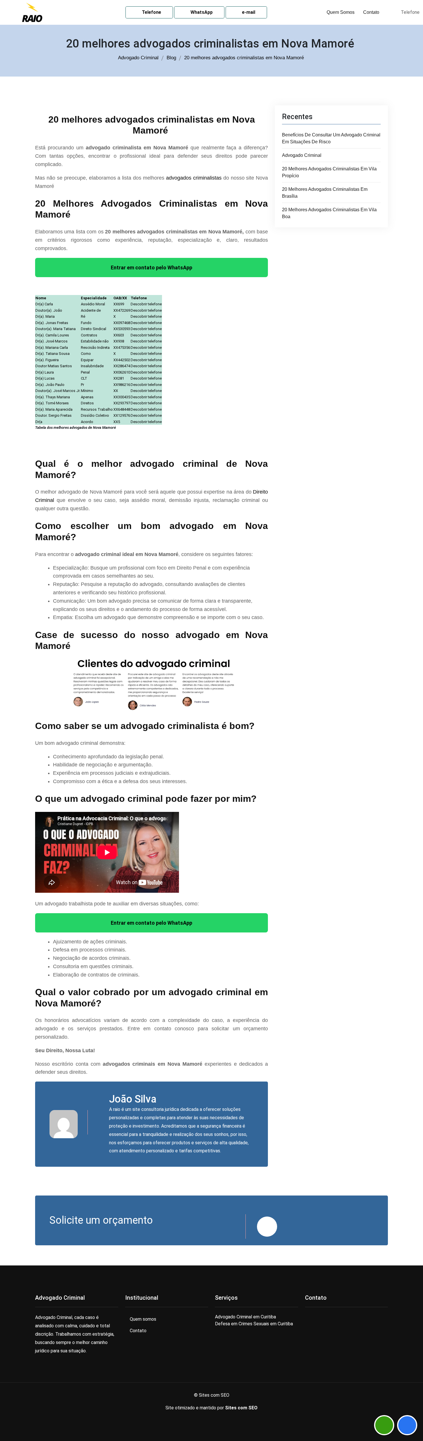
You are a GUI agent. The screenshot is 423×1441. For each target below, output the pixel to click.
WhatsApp (201, 12)
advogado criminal (301, 155)
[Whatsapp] (384, 1425)
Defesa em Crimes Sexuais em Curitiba (254, 1323)
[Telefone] (407, 1425)
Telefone (151, 12)
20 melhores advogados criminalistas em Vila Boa (329, 213)
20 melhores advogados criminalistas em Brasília (324, 193)
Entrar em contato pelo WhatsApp (151, 267)
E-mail (248, 12)
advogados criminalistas (194, 178)
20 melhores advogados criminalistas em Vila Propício (329, 172)
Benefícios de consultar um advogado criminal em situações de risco (331, 138)
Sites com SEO (241, 1407)
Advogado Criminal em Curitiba (245, 1317)
